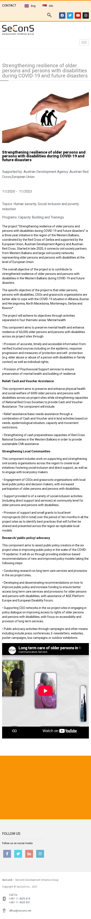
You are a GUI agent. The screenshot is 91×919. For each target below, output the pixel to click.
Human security (25, 204)
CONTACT (9, 5)
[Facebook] (62, 15)
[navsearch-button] (49, 15)
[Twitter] (70, 15)
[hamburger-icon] (84, 42)
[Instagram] (86, 15)
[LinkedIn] (29, 854)
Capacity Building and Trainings (41, 217)
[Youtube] (78, 15)
